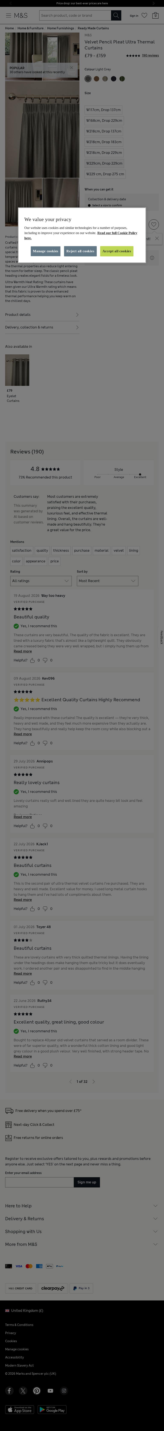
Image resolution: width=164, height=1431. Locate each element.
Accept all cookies (116, 251)
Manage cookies (45, 251)
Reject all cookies (80, 251)
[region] (82, 235)
